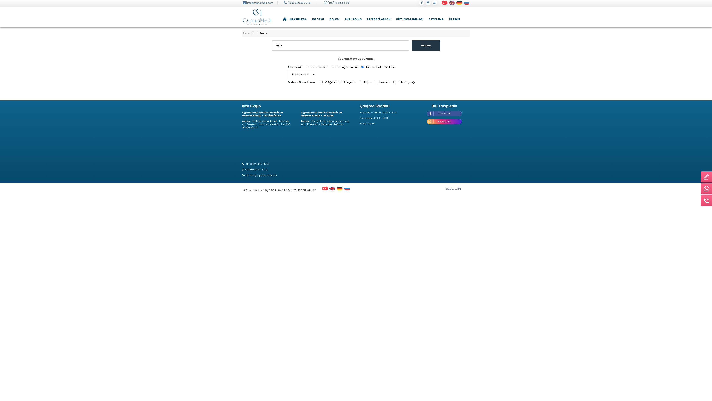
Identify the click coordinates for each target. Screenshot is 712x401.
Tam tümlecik (373, 67)
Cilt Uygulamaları (409, 19)
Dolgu (334, 19)
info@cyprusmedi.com (260, 2)
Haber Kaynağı (406, 82)
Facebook (444, 113)
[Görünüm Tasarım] (453, 189)
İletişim (454, 19)
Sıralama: (390, 67)
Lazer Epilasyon (378, 19)
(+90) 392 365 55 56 (299, 2)
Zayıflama (436, 19)
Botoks (318, 19)
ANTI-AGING (353, 19)
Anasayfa (284, 19)
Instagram (444, 121)
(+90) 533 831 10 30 (338, 2)
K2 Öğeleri (330, 82)
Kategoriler (350, 82)
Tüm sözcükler (319, 67)
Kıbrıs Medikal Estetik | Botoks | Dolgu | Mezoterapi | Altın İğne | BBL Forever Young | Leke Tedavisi (257, 17)
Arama (426, 45)
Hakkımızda (298, 19)
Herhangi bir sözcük (347, 67)
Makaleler (384, 82)
